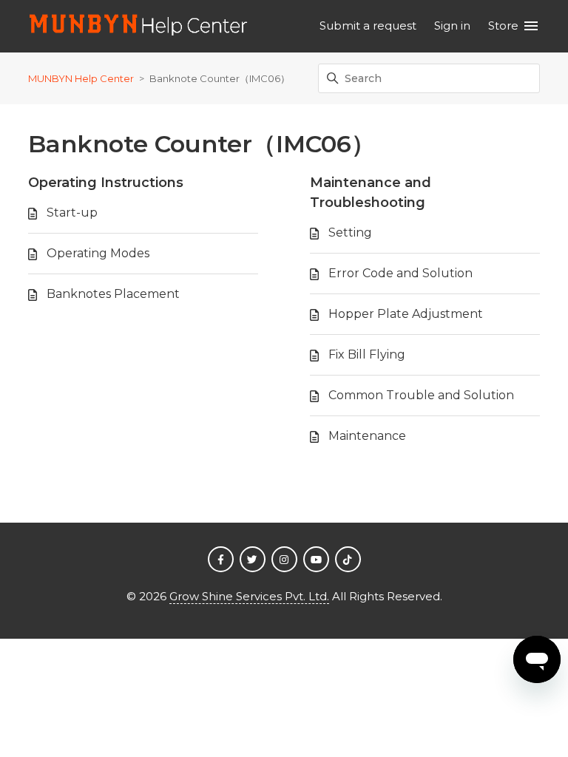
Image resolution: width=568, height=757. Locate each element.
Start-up (72, 213)
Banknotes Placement (113, 294)
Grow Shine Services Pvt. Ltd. (249, 596)
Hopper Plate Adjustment (405, 314)
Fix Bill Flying (366, 354)
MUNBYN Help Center (81, 78)
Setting (350, 232)
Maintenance (367, 436)
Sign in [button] (452, 25)
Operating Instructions (105, 182)
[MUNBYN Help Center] (138, 26)
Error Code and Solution (400, 273)
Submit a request (368, 25)
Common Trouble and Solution (421, 395)
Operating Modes (98, 253)
